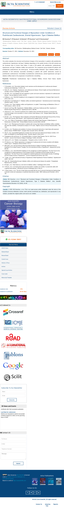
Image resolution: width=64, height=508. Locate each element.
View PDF (51, 54)
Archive (3, 266)
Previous (2, 216)
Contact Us (39, 504)
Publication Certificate (7, 417)
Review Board (5, 255)
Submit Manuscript (55, 2)
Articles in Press (6, 262)
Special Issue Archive (7, 270)
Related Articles (43, 54)
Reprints (57, 54)
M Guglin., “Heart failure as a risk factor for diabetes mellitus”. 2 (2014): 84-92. (27, 164)
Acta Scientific (20, 475)
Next (24, 216)
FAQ (47, 506)
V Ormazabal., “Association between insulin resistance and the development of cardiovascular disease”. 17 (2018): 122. (30, 87)
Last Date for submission (8, 424)
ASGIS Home (5, 248)
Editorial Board (5, 251)
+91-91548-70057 (14, 239)
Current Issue (5, 259)
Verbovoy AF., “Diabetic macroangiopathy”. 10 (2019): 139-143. (25, 140)
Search (60, 6)
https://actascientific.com (19, 480)
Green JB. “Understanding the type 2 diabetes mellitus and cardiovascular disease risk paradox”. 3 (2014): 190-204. (31, 161)
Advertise (47, 504)
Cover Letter (5, 274)
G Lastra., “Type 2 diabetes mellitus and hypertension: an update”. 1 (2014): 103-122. (31, 105)
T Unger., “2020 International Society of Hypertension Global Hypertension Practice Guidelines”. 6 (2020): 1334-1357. (32, 158)
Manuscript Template (7, 277)
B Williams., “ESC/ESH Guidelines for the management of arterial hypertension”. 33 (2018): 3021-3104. (31, 97)
